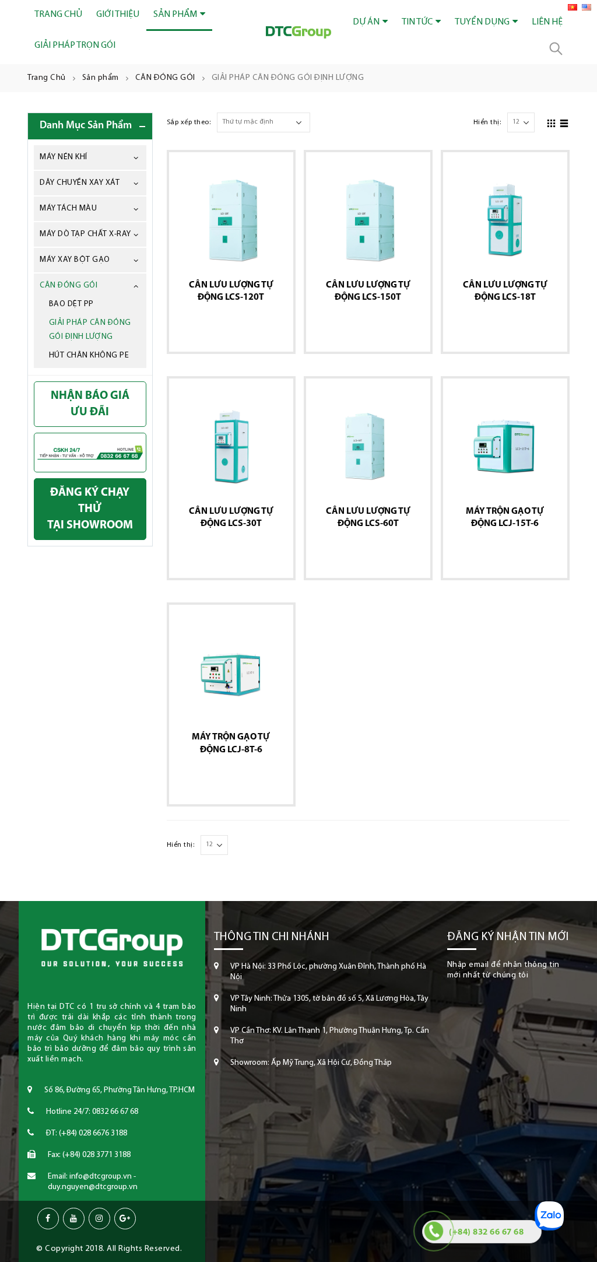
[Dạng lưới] (551, 122)
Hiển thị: (487, 122)
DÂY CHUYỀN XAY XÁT (80, 182)
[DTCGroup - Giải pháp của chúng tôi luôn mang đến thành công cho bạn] (298, 32)
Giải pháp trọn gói (74, 45)
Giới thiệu (117, 14)
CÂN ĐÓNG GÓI (68, 285)
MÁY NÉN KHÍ (63, 157)
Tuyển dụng (482, 22)
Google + (125, 1218)
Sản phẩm (175, 14)
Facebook (48, 1218)
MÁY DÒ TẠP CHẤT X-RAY (85, 234)
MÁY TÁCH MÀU (68, 208)
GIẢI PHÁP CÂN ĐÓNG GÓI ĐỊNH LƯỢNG (90, 329)
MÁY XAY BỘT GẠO (75, 259)
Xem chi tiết (226, 322)
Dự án (366, 22)
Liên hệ (547, 22)
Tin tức (417, 22)
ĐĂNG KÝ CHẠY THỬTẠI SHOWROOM (90, 509)
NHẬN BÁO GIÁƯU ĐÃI (90, 404)
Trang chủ (58, 14)
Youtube (74, 1218)
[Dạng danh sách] (564, 122)
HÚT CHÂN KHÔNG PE (89, 355)
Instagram (99, 1218)
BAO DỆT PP (71, 304)
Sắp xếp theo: (189, 122)
